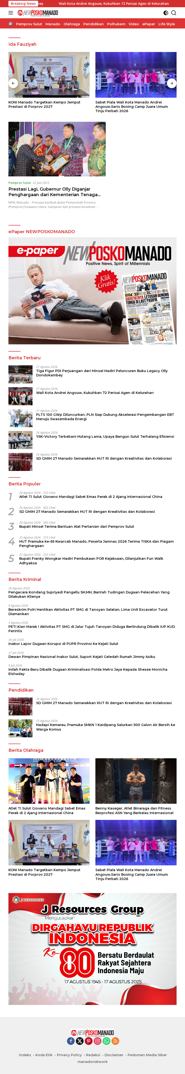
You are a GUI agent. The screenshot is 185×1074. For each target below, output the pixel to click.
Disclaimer (114, 1055)
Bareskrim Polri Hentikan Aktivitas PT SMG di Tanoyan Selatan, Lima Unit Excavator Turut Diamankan (88, 611)
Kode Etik (44, 1055)
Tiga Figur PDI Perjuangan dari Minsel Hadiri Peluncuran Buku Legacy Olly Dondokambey (102, 373)
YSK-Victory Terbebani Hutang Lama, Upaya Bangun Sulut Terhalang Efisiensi (105, 436)
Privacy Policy (69, 1055)
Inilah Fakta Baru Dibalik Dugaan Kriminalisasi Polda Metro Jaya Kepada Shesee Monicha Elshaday (87, 671)
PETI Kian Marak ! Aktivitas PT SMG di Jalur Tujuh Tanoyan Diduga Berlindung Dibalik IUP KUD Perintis (91, 628)
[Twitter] (80, 1041)
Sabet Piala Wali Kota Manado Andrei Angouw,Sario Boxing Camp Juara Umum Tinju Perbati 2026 (131, 106)
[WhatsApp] (106, 1041)
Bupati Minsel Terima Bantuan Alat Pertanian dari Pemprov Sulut (76, 526)
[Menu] (11, 13)
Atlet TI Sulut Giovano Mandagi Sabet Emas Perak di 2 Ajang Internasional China (90, 497)
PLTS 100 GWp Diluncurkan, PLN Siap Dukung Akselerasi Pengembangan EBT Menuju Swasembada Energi (105, 416)
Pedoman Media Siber (147, 1055)
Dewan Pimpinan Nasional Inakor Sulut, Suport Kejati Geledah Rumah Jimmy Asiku (81, 657)
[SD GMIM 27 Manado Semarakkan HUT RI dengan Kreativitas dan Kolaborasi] (20, 462)
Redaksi (93, 1055)
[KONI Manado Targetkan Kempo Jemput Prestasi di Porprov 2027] (49, 75)
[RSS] (115, 1041)
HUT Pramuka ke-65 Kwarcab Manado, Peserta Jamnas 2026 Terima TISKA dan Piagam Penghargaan (96, 543)
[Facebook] (71, 1041)
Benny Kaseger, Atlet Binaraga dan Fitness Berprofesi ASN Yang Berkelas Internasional (134, 810)
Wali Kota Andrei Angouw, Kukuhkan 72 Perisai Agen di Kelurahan (78, 3)
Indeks (25, 1055)
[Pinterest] (88, 1041)
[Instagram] (97, 1041)
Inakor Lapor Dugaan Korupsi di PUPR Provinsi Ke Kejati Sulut (63, 644)
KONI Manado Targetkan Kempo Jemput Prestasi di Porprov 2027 (44, 104)
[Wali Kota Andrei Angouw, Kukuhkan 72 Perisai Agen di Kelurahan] (20, 396)
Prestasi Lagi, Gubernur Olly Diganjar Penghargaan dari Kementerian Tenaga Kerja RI (53, 195)
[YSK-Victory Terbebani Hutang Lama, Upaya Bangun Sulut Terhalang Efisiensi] (20, 440)
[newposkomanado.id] (37, 13)
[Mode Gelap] (166, 13)
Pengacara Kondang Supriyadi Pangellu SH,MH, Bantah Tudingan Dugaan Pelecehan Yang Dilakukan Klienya (89, 594)
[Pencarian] (174, 13)
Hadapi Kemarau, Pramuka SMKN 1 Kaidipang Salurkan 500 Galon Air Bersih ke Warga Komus (105, 727)
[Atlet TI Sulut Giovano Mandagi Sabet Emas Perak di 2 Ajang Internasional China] (49, 781)
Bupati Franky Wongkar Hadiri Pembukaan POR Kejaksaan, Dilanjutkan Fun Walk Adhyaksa (91, 560)
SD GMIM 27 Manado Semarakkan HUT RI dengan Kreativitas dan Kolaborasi (104, 458)
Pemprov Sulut (19, 182)
